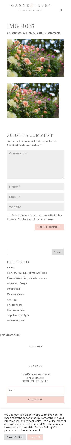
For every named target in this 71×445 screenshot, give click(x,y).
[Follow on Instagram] (32, 355)
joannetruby (18, 32)
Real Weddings (16, 310)
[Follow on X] (46, 355)
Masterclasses (15, 294)
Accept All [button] (35, 437)
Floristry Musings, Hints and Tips (27, 272)
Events (11, 267)
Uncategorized (16, 320)
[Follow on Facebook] (25, 355)
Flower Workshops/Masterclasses (27, 278)
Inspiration (13, 288)
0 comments (52, 32)
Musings (12, 299)
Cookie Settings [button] (15, 437)
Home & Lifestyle (17, 283)
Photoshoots (14, 304)
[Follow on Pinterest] (39, 355)
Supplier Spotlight (18, 315)
